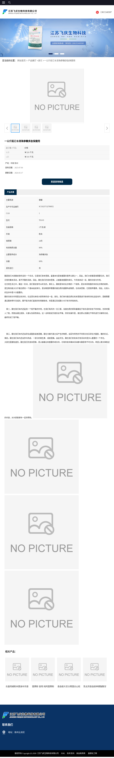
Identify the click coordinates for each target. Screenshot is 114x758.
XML (63, 753)
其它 (40, 60)
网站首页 (21, 60)
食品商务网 (80, 753)
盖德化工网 (92, 753)
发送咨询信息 (57, 182)
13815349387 (106, 12)
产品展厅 (32, 60)
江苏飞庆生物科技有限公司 (48, 753)
